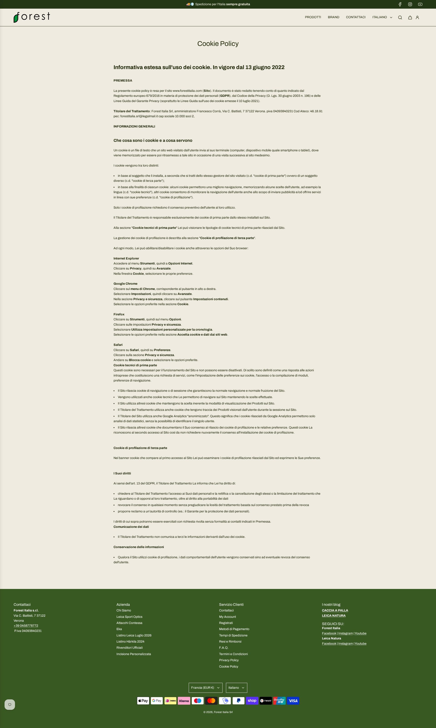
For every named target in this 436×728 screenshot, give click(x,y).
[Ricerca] (400, 17)
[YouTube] (420, 4)
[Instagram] (410, 4)
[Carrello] (410, 17)
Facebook (329, 633)
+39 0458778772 (26, 625)
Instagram (345, 633)
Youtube (361, 633)
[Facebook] (400, 4)
